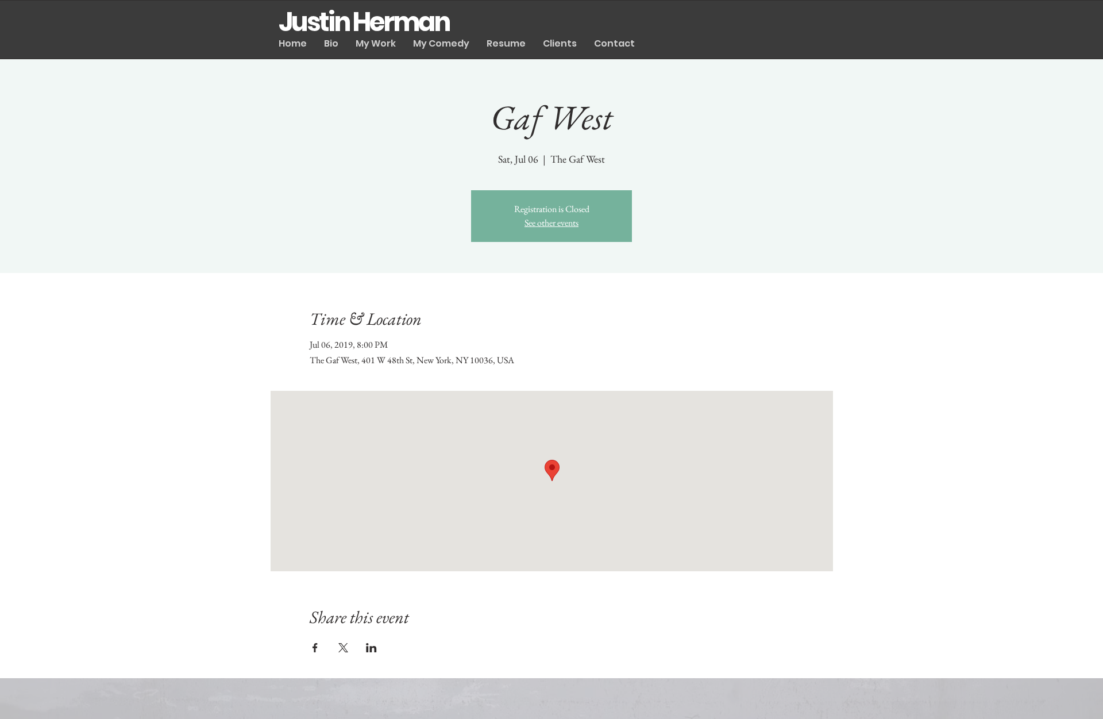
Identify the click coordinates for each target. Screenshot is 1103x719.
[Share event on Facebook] (315, 647)
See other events (551, 223)
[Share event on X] (343, 647)
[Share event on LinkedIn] (371, 647)
